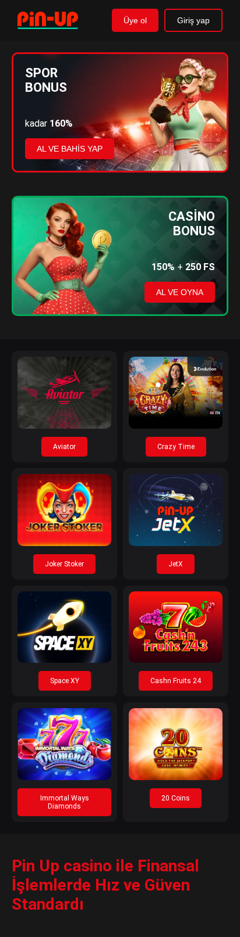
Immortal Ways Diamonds (64, 802)
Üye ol (135, 20)
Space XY (64, 681)
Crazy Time (176, 447)
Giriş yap (193, 20)
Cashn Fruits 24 (175, 681)
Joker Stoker (64, 564)
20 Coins (175, 798)
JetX (175, 564)
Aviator (64, 447)
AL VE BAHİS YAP (70, 148)
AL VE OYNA (179, 292)
